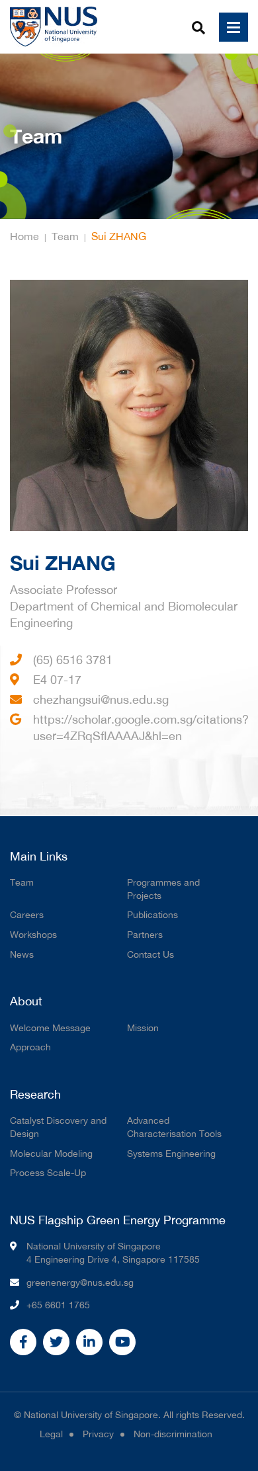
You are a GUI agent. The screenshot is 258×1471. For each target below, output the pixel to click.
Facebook (23, 1342)
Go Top (245, 1458)
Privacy (98, 1434)
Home (24, 236)
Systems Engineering (171, 1153)
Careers (27, 914)
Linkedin (89, 1342)
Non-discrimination (173, 1434)
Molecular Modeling (51, 1153)
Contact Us (150, 954)
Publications (152, 914)
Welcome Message (50, 1028)
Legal (51, 1434)
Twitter (56, 1342)
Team (65, 236)
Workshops (33, 934)
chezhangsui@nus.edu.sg (101, 699)
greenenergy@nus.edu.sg (80, 1282)
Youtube (122, 1342)
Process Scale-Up (48, 1172)
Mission (143, 1028)
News (22, 954)
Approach (30, 1047)
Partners (145, 934)
